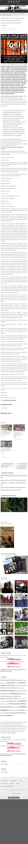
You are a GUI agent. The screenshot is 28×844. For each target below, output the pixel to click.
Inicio (8, 4)
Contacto (12, 4)
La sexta (20, 780)
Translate (9, 523)
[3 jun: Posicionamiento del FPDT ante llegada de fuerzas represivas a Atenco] (6, 614)
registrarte (3, 669)
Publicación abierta (15, 707)
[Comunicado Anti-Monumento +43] (6, 601)
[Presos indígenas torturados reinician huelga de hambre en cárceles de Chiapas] (6, 427)
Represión (10, 710)
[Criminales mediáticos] (6, 628)
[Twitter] (11, 2)
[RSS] (16, 2)
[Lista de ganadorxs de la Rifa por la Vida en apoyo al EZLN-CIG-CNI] (21, 601)
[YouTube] (9, 2)
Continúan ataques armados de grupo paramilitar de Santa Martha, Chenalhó (7, 465)
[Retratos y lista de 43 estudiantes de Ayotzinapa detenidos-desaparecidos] (21, 587)
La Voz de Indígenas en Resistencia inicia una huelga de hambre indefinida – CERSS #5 (14, 66)
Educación (25, 690)
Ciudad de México (11, 685)
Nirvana (14, 793)
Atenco (1, 682)
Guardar (3, 457)
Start (25, 509)
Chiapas (4, 13)
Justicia (7, 30)
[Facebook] (14, 2)
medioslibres (4, 28)
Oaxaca (2, 703)
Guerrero (7, 693)
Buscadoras (16, 682)
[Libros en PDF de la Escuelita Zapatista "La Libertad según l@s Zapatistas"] (6, 642)
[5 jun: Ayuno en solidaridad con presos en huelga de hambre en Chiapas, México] (6, 444)
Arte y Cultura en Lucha (20, 680)
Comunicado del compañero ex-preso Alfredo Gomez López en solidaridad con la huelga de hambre (14, 73)
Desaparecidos (18, 690)
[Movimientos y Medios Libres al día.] (6, 587)
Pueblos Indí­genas (12, 30)
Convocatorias (24, 685)
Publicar (17, 4)
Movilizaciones (3, 701)
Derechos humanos (7, 690)
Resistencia (15, 710)
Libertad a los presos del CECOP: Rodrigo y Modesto (13, 480)
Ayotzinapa (11, 683)
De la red (19, 687)
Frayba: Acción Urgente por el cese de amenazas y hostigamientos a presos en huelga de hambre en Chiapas (19, 434)
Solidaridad (20, 710)
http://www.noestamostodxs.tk (10, 400)
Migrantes (24, 698)
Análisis (13, 680)
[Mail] (19, 2)
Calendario (22, 683)
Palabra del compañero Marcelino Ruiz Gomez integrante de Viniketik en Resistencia (14, 82)
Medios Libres (17, 696)
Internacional (15, 693)
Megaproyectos (4, 698)
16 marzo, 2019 (12, 28)
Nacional (24, 701)
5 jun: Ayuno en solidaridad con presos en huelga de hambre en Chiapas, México (6, 449)
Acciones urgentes (5, 680)
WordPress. (18, 793)
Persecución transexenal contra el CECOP (11, 490)
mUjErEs (8, 701)
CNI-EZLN (18, 685)
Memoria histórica (14, 698)
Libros (5, 696)
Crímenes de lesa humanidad (8, 688)
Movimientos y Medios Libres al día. (7, 786)
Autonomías (5, 682)
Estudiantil (2, 693)
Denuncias (23, 687)
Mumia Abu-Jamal (15, 701)
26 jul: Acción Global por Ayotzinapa (4, 499)
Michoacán (20, 698)
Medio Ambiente (9, 696)
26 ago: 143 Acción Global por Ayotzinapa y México (13, 487)
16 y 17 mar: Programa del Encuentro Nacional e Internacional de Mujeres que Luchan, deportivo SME (21, 466)
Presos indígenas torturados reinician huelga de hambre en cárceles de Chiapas (6, 432)
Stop (26, 509)
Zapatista (9, 715)
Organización (6, 703)
